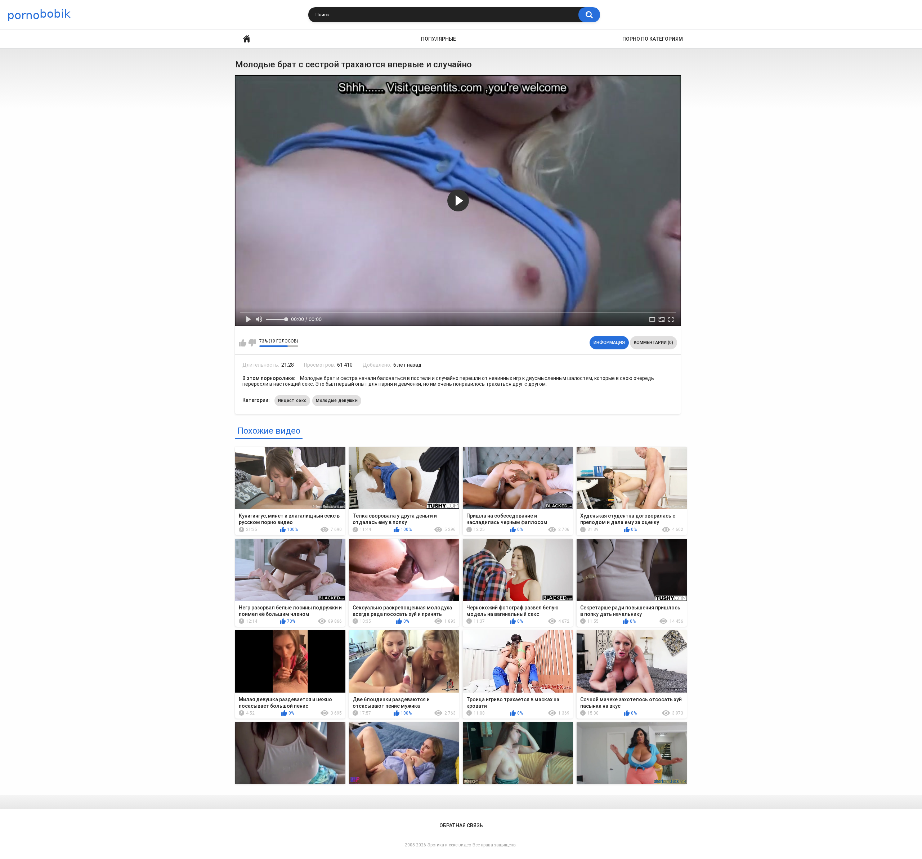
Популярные (438, 39)
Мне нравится (242, 342)
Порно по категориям (652, 39)
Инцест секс (292, 400)
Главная (247, 39)
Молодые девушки (337, 400)
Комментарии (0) (653, 342)
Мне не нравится (252, 342)
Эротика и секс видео (449, 844)
